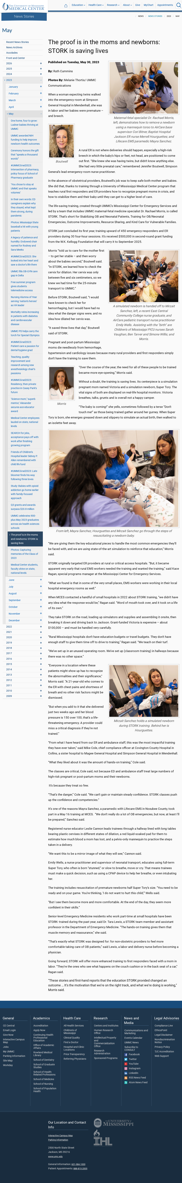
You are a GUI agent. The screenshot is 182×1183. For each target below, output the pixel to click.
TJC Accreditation (164, 1051)
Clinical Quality (72, 1037)
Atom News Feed (137, 1082)
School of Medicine (43, 1079)
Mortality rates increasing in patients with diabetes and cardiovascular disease (25, 318)
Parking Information (14, 1056)
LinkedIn (132, 1073)
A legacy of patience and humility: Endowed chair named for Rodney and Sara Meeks (24, 243)
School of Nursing (43, 1084)
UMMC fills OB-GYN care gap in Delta (24, 273)
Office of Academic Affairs (43, 1047)
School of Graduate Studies (44, 1066)
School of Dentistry (43, 1060)
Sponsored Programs (105, 1058)
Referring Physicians (75, 1059)
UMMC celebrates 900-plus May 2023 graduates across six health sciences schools (25, 522)
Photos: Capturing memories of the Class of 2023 (24, 554)
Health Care (95, 5)
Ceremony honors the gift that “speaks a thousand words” (25, 154)
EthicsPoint (161, 1030)
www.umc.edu (55, 1156)
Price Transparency (74, 1054)
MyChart (148, 5)
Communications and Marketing (136, 1032)
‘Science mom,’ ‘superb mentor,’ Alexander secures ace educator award (23, 405)
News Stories (24, 16)
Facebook (133, 1054)
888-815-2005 (80, 1168)
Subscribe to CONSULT (131, 1048)
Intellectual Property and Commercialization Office (105, 1042)
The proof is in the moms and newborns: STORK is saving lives (24, 538)
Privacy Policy (162, 1047)
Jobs (6, 1047)
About (126, 5)
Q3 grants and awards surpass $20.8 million (23, 507)
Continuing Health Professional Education (43, 1038)
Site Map (8, 1060)
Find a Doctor (71, 1042)
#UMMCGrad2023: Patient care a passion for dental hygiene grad (25, 346)
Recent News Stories (17, 42)
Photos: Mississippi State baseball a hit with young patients (24, 226)
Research (112, 5)
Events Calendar (133, 1038)
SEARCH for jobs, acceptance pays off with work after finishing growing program (25, 439)
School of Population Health (44, 1090)
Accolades (12, 52)
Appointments (165, 5)
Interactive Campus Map (14, 1041)
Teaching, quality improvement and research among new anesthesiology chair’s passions (23, 365)
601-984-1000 (78, 1164)
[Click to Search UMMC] (179, 5)
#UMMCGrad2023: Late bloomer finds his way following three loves (24, 475)
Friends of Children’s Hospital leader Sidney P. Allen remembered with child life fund (24, 458)
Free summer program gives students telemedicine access (23, 286)
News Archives (14, 47)
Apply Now (39, 1030)
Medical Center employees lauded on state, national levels (25, 422)
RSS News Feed (136, 1077)
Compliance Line (164, 1025)
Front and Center (15, 58)
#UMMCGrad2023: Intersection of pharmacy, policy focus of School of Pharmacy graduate (25, 171)
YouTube (132, 1063)
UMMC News (131, 1042)
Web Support (162, 1056)
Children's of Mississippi (70, 1032)
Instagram (133, 1068)
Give (137, 5)
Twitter (132, 1059)
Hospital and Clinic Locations (74, 1048)
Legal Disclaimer (164, 1035)
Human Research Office (103, 1032)
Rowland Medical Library (42, 1054)
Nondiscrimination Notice (165, 1041)
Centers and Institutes (106, 1025)
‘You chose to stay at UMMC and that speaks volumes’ (24, 188)
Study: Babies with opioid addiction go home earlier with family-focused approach (25, 492)
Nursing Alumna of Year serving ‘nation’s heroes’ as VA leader (24, 301)
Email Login (9, 1030)
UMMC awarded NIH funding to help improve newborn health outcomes (25, 139)
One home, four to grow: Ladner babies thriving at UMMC (24, 124)
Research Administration (102, 1052)
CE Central (9, 1025)
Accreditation (40, 1025)
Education (77, 5)
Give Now (8, 1035)
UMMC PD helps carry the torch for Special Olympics (25, 333)
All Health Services (74, 1025)
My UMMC (8, 1051)
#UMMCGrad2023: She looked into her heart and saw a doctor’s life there (24, 260)
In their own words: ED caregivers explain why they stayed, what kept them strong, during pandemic (23, 207)
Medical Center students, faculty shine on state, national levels (24, 568)
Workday (8, 1065)
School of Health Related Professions (44, 1073)
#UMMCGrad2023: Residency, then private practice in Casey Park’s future (24, 386)
